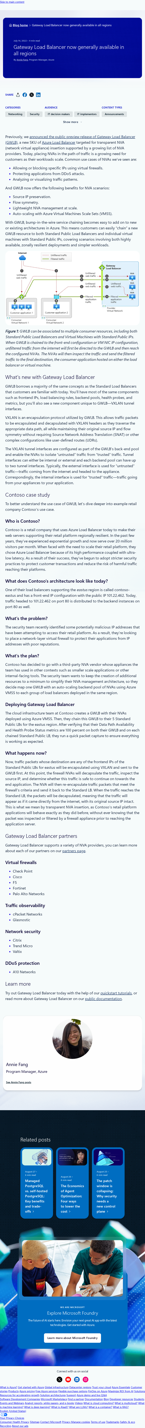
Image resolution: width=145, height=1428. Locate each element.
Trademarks (112, 1421)
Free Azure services (46, 1391)
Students (139, 1399)
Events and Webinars (12, 1403)
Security (34, 114)
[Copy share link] (18, 95)
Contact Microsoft (50, 1421)
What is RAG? (121, 1407)
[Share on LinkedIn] (38, 95)
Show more (70, 122)
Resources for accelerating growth (19, 1395)
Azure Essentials (121, 1387)
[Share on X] (31, 95)
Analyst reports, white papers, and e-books (49, 1403)
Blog (106, 1399)
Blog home (20, 25)
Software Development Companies (20, 1399)
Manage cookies (80, 1421)
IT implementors (86, 114)
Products (13, 1391)
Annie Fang (22, 59)
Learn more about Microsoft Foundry (72, 1338)
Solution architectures (53, 1395)
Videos (79, 1403)
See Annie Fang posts (18, 1082)
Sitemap (34, 1421)
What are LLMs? (78, 1407)
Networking (15, 114)
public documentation (103, 998)
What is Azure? (8, 1387)
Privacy (66, 1421)
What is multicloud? (126, 1403)
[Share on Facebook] (24, 95)
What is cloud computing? (98, 1403)
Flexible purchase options (72, 1391)
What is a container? (100, 1407)
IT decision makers (59, 114)
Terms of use (98, 1421)
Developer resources (121, 1399)
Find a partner (76, 1399)
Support (71, 1395)
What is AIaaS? (59, 1407)
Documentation (94, 1399)
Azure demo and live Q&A (92, 1395)
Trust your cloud (101, 1387)
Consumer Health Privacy (14, 1421)
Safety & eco (127, 1421)
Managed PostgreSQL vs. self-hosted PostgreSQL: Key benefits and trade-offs (36, 1196)
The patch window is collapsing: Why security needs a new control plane (107, 1196)
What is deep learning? (37, 1407)
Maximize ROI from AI (120, 1391)
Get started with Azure (31, 1387)
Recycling (5, 1425)
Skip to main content (12, 1)
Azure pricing (27, 1391)
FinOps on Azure (97, 1391)
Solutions (139, 1391)
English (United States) (13, 1411)
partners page (73, 851)
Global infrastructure (57, 1387)
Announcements (114, 114)
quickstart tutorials (116, 993)
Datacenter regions (80, 1387)
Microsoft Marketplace (54, 1399)
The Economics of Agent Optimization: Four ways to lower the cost (72, 1199)
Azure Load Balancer (58, 142)
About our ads (20, 1425)
